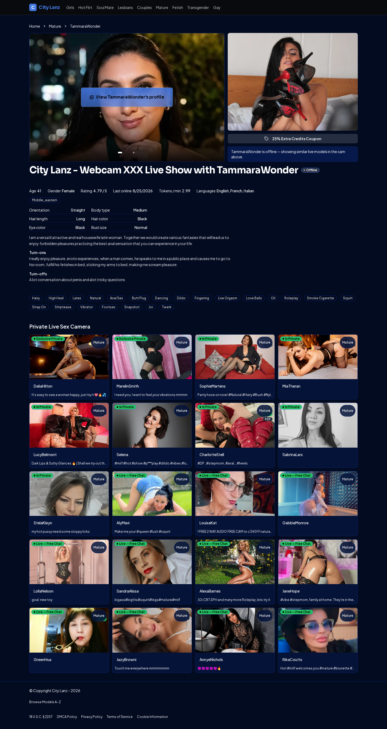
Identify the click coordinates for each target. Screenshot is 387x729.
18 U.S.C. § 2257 (41, 717)
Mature (162, 7)
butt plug (139, 298)
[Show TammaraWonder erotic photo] (120, 152)
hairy (36, 298)
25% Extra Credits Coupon (299, 139)
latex (77, 298)
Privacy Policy (91, 717)
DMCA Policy (67, 717)
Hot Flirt (85, 7)
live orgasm (227, 298)
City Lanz (45, 7)
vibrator (86, 307)
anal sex (116, 298)
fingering (202, 298)
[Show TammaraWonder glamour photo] (134, 152)
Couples (144, 7)
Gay (217, 7)
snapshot (132, 307)
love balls (254, 298)
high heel (56, 298)
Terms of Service (120, 717)
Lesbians (125, 7)
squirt (348, 298)
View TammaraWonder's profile (131, 98)
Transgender (198, 7)
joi (150, 307)
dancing (161, 298)
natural (95, 298)
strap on (39, 307)
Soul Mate (105, 7)
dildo (181, 298)
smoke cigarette (320, 298)
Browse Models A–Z (45, 702)
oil (273, 298)
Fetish (177, 7)
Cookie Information (152, 717)
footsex (108, 307)
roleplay (291, 298)
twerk (166, 307)
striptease (63, 307)
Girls (70, 7)
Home (34, 26)
